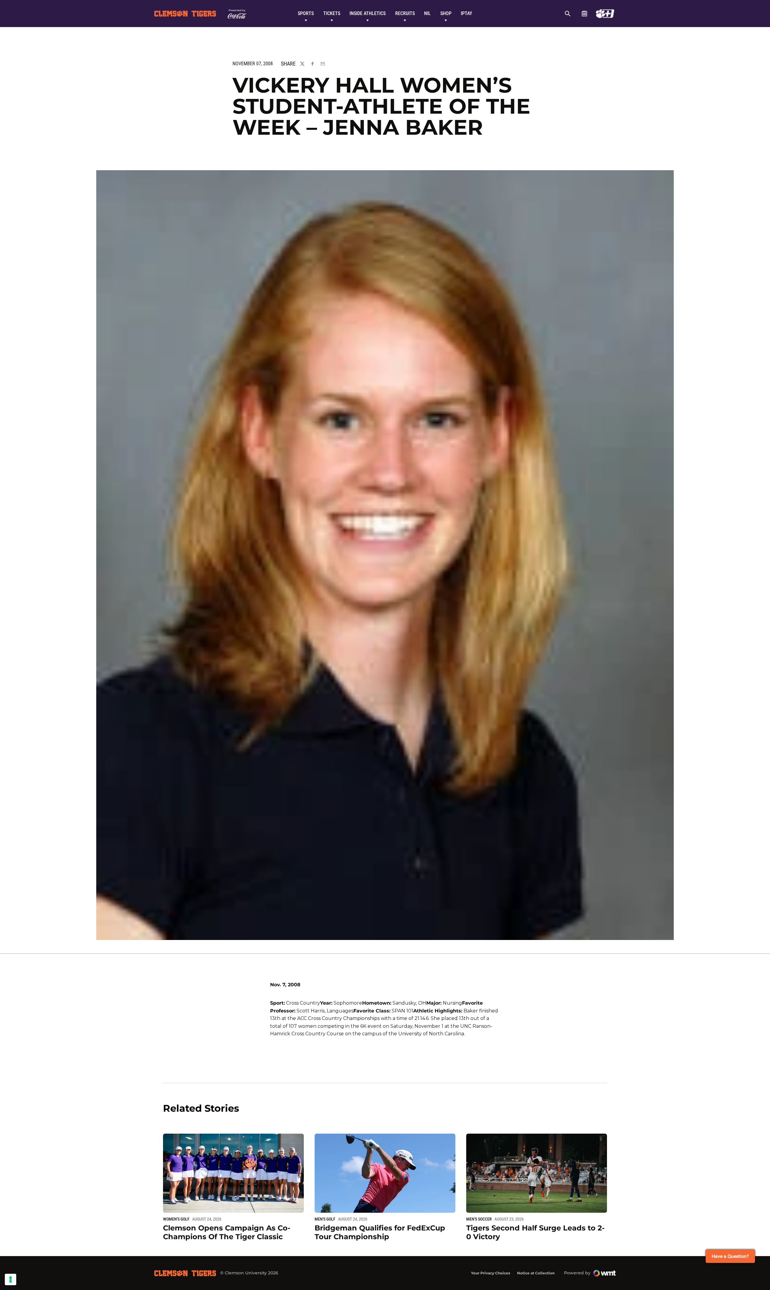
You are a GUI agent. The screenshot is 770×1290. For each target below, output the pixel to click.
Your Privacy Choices (490, 1273)
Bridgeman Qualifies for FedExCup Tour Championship (380, 1232)
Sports (306, 13)
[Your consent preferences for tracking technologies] (10, 1279)
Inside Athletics (368, 13)
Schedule (584, 14)
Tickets (331, 13)
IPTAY (466, 13)
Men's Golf (325, 1219)
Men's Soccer (479, 1219)
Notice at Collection (536, 1273)
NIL (427, 13)
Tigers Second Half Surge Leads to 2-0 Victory (535, 1232)
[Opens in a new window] (605, 14)
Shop (445, 13)
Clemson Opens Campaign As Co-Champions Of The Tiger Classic (226, 1232)
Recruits (405, 13)
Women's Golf (176, 1219)
